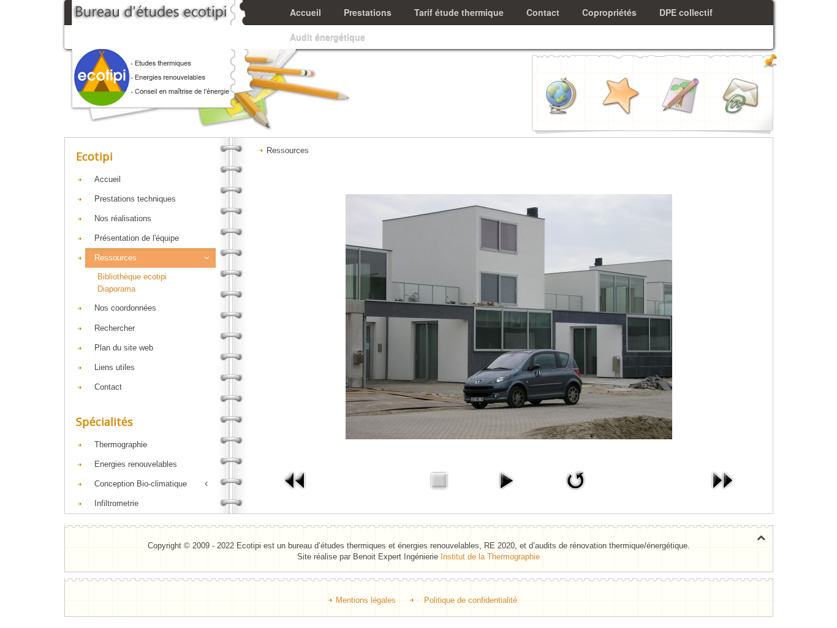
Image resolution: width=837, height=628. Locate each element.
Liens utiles (114, 367)
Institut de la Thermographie (490, 556)
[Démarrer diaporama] (506, 480)
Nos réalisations (122, 218)
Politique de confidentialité (470, 600)
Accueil (107, 179)
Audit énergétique (327, 37)
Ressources (115, 257)
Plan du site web (123, 347)
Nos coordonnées (125, 307)
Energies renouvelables (135, 464)
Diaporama (116, 288)
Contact (108, 387)
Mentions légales (366, 600)
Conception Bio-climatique (140, 483)
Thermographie (120, 444)
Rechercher (114, 328)
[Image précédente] (295, 480)
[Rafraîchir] (575, 480)
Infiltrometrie (116, 503)
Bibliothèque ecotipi (132, 276)
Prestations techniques (135, 198)
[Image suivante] (722, 480)
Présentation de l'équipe (136, 238)
